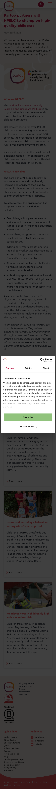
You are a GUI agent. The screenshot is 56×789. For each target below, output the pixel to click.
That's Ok (28, 417)
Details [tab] (28, 368)
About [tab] (46, 368)
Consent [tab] (10, 368)
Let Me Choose (26, 426)
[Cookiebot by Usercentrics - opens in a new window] (40, 360)
